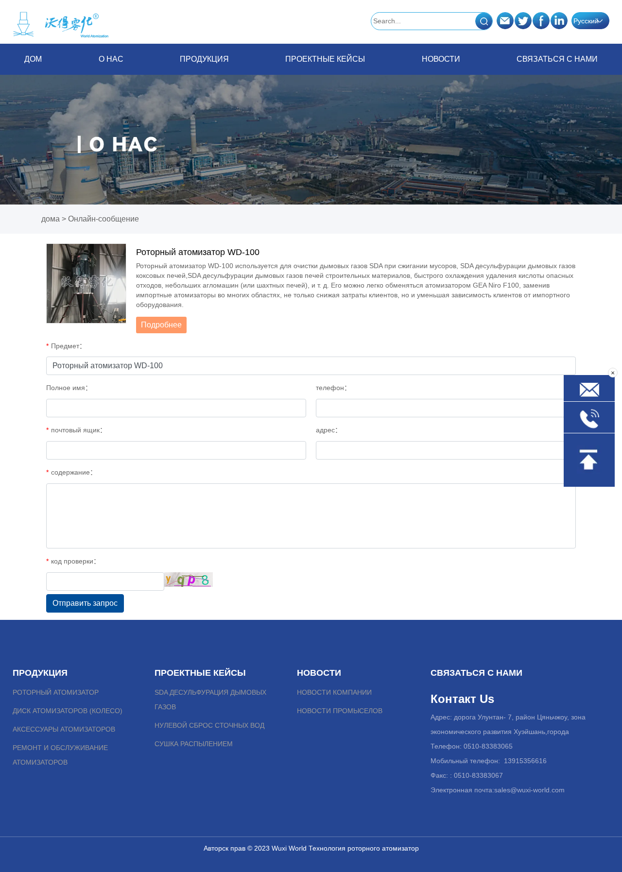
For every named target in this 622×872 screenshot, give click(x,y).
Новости (441, 59)
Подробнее (161, 325)
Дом (33, 59)
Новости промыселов (339, 711)
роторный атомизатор (56, 692)
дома (50, 219)
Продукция (204, 59)
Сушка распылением (194, 744)
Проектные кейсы (325, 59)
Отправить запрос (85, 603)
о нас (111, 59)
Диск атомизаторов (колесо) (67, 711)
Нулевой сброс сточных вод (209, 725)
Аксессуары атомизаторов (64, 729)
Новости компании (334, 692)
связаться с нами (557, 59)
